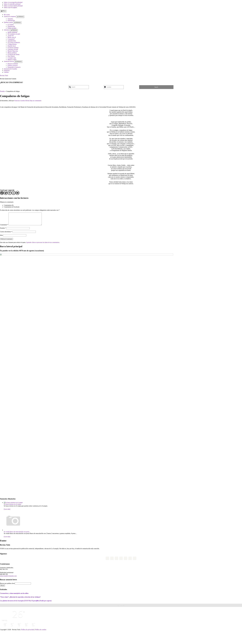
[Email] (17, 193)
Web (1, 235)
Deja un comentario (35, 100)
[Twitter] (6, 193)
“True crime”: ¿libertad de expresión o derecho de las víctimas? (20, 597)
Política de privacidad (27, 629)
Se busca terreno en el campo (12, 504)
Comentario (4, 225)
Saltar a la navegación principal (13, 2)
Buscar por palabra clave (7, 583)
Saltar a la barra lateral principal (13, 6)
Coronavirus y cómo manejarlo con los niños (14, 593)
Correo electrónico (6, 231)
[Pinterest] (10, 193)
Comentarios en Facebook (11, 207)
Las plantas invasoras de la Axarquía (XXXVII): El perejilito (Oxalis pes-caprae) (26, 600)
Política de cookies (40, 629)
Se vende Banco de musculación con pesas (16, 531)
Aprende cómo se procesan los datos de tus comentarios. (43, 242)
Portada (2, 91)
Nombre (3, 228)
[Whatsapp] (14, 193)
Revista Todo (4, 75)
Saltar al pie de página (10, 7)
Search (156, 87)
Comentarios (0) (8, 205)
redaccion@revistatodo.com (8, 576)
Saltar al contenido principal (12, 4)
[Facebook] (2, 193)
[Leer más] (7, 509)
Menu (4, 11)
